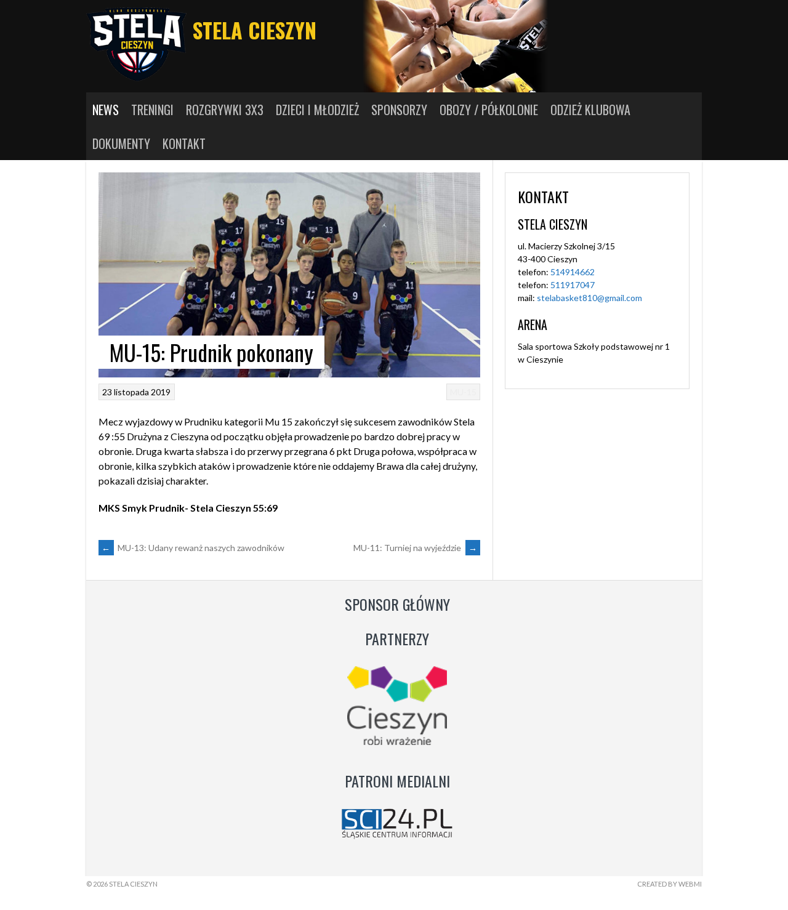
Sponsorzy (399, 109)
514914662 (572, 272)
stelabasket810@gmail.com (589, 297)
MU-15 (463, 392)
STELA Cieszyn (254, 30)
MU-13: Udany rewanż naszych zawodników (193, 547)
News (105, 109)
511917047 (572, 285)
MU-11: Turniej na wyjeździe (415, 547)
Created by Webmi (669, 884)
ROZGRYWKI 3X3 (224, 109)
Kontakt (184, 143)
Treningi (152, 109)
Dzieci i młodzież (317, 109)
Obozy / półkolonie (489, 109)
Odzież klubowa (590, 109)
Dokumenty (121, 143)
